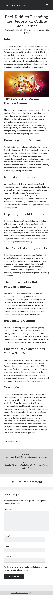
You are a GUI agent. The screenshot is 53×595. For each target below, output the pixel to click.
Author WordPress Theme (19, 593)
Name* (7, 536)
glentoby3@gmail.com (25, 30)
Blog (18, 441)
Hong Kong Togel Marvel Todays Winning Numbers (26, 457)
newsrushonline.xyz (15, 5)
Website (7, 556)
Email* (6, 546)
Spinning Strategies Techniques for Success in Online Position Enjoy (26, 466)
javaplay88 (35, 55)
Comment (8, 509)
